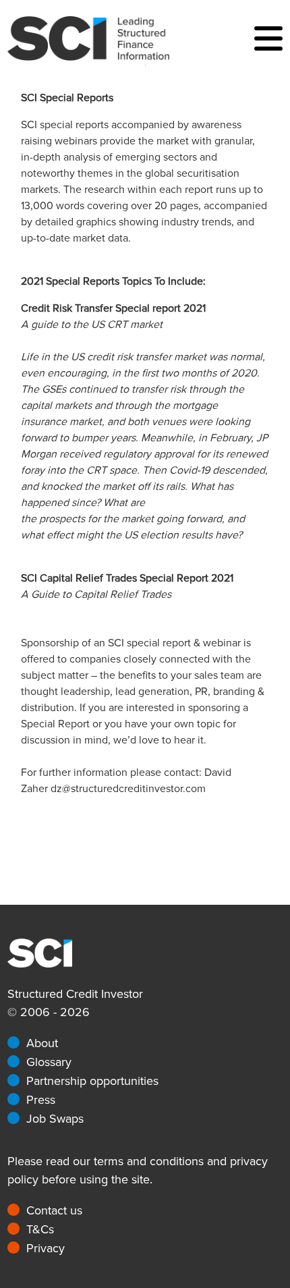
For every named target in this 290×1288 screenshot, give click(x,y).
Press (40, 1099)
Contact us (54, 1210)
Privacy (45, 1248)
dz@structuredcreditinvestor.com (128, 788)
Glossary (48, 1062)
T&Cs (40, 1229)
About (42, 1043)
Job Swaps (55, 1118)
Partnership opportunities (92, 1080)
